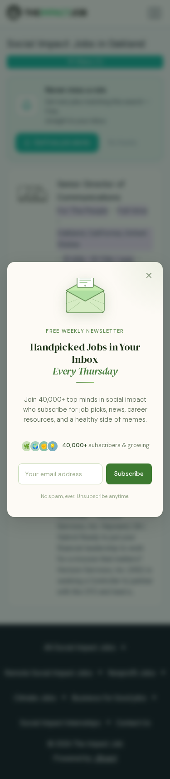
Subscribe (129, 473)
